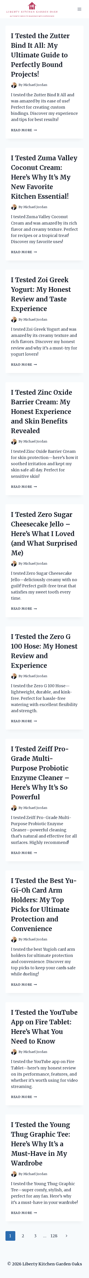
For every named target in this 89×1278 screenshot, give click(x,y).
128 (54, 1235)
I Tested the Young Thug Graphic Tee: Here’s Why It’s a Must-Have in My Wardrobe (40, 1144)
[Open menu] (79, 9)
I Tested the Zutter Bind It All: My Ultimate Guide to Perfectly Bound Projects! (40, 55)
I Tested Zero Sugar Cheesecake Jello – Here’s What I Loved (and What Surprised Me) (44, 533)
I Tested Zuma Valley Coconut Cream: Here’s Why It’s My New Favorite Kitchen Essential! (44, 177)
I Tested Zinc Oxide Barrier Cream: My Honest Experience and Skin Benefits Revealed (41, 411)
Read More (24, 130)
